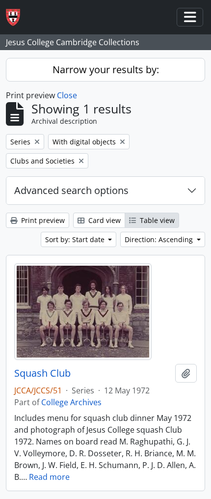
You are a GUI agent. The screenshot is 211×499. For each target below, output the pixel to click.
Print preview (42, 220)
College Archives (71, 402)
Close (67, 95)
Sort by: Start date (75, 239)
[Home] (17, 17)
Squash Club (42, 373)
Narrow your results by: (106, 69)
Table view (156, 220)
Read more (49, 476)
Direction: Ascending (160, 239)
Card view (103, 220)
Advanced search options (71, 190)
